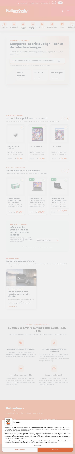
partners (14, 427)
